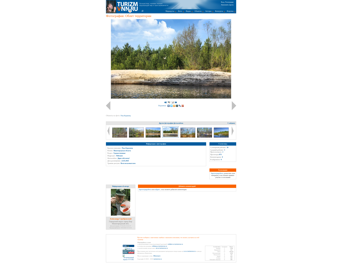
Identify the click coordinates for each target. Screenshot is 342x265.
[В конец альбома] (176, 102)
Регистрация (229, 2)
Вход (222, 2)
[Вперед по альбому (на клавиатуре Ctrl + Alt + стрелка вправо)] (234, 105)
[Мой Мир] (177, 106)
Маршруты (170, 11)
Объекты (198, 11)
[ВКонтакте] (168, 106)
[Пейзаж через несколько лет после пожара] (188, 137)
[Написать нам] (142, 11)
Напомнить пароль (227, 5)
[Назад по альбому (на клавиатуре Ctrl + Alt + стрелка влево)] (108, 105)
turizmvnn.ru (158, 259)
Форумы (230, 11)
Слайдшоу (231, 123)
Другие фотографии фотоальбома (171, 123)
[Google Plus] (182, 106)
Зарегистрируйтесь (217, 173)
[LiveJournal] (179, 106)
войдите (157, 189)
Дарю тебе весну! (124, 158)
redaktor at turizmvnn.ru (175, 244)
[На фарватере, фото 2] (204, 137)
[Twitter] (171, 106)
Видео (188, 11)
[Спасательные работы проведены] (120, 137)
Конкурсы (219, 11)
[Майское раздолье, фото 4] (136, 137)
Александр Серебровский (120, 219)
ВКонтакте (156, 256)
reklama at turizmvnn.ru (159, 246)
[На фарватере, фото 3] (221, 137)
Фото (180, 11)
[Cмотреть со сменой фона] (173, 102)
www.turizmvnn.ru (190, 251)
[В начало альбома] (165, 102)
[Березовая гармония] (153, 137)
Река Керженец (126, 116)
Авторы (208, 11)
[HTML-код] (169, 102)
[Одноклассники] (174, 106)
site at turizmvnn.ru (162, 248)
